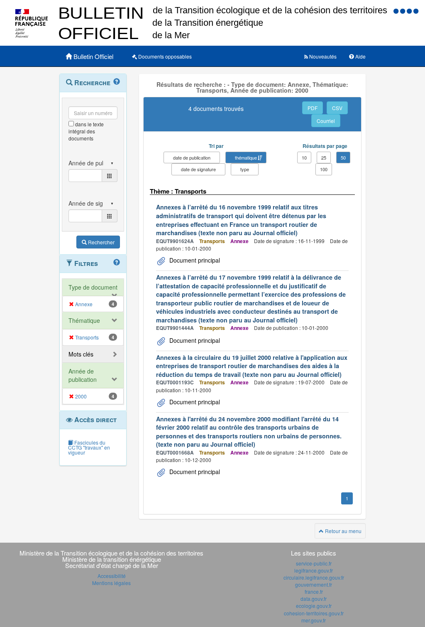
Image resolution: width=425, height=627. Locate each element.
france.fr (314, 591)
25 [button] (323, 157)
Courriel (326, 120)
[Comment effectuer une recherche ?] (116, 82)
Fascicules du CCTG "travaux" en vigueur (89, 447)
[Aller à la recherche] (410, 10)
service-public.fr (314, 563)
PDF (313, 107)
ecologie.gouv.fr (314, 605)
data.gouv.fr (313, 598)
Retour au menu (342, 530)
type (244, 169)
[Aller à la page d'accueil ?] (415, 10)
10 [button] (304, 157)
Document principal (194, 260)
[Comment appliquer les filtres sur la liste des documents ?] (116, 262)
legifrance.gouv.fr (313, 570)
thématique (246, 157)
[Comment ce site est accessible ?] (396, 10)
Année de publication (82, 375)
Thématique (84, 320)
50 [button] (343, 157)
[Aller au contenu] (403, 10)
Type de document (92, 287)
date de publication (191, 157)
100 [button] (323, 169)
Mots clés (80, 354)
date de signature (198, 169)
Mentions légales (111, 582)
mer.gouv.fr (313, 620)
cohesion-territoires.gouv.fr (314, 613)
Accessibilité (112, 575)
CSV (337, 107)
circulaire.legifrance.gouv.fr (313, 577)
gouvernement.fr (313, 584)
